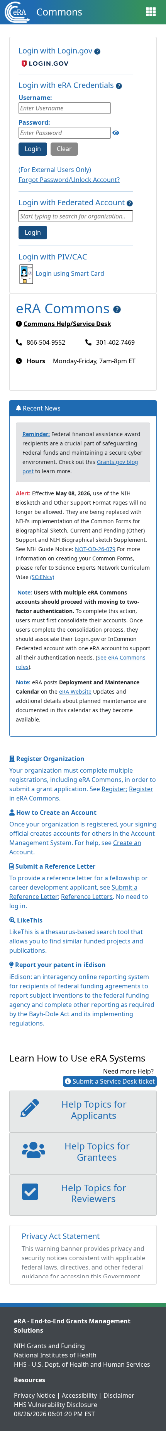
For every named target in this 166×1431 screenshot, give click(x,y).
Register (114, 789)
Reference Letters (87, 896)
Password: (34, 122)
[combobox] (76, 216)
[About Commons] (117, 308)
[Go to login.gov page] (43, 63)
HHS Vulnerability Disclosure (55, 1404)
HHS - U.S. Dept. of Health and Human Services (82, 1364)
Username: (35, 97)
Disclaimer (118, 1395)
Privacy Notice (34, 1395)
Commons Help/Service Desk (67, 324)
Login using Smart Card (70, 273)
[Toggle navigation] (151, 12)
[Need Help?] (97, 50)
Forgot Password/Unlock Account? (69, 179)
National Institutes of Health (55, 1355)
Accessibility (79, 1395)
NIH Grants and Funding (49, 1346)
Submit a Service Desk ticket (113, 1081)
